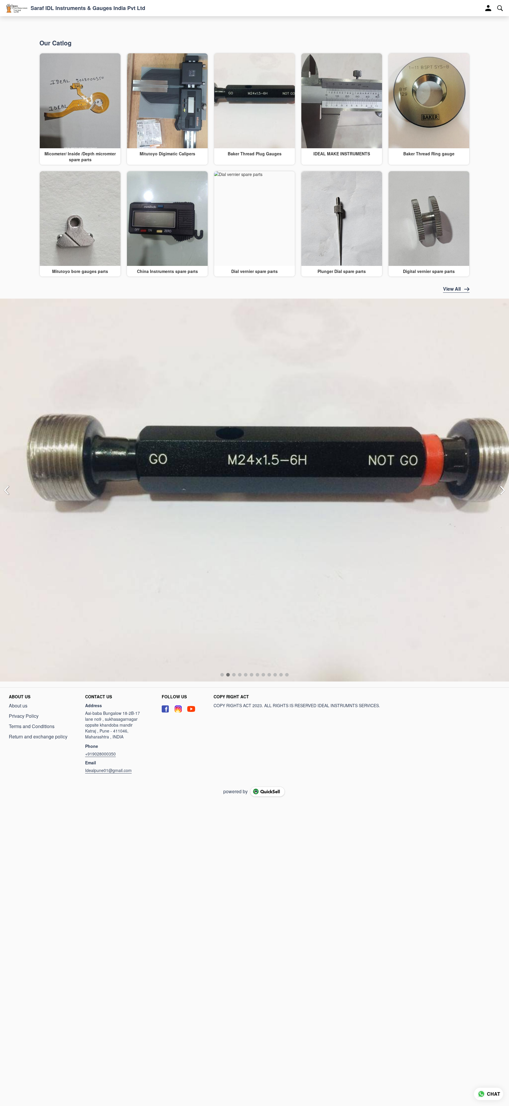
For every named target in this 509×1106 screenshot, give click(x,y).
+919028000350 (100, 567)
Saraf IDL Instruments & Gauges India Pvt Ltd (88, 8)
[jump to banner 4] (240, 488)
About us (18, 519)
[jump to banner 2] (228, 488)
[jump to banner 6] (251, 488)
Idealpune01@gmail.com (108, 583)
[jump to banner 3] (234, 488)
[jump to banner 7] (257, 488)
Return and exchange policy (38, 549)
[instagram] (178, 522)
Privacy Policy (24, 529)
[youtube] (191, 522)
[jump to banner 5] (245, 488)
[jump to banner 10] (275, 488)
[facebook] (165, 522)
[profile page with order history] (488, 8)
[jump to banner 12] (287, 488)
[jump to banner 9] (269, 488)
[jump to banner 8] (263, 488)
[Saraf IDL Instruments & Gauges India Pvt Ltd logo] (17, 8)
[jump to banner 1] (222, 488)
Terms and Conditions (31, 539)
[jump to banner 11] (281, 488)
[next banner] (502, 396)
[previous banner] (6, 396)
